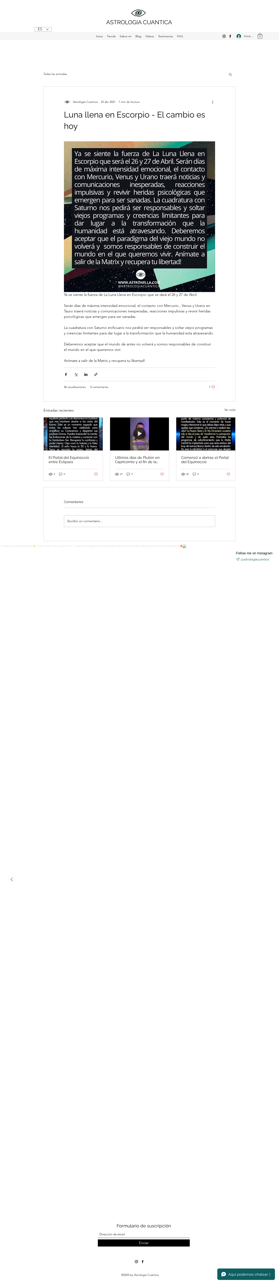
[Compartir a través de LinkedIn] (86, 374)
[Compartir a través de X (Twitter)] (76, 374)
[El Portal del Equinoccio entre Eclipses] (73, 433)
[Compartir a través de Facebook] (66, 374)
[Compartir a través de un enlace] (96, 374)
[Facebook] (230, 36)
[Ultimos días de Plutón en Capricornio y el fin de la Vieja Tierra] (139, 433)
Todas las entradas (55, 74)
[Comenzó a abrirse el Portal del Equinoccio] (205, 433)
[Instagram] (224, 36)
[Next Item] (12, 879)
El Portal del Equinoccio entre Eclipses (69, 459)
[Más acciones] (212, 102)
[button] (260, 36)
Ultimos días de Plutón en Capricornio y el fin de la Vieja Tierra (137, 459)
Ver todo (229, 410)
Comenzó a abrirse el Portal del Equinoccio (205, 459)
